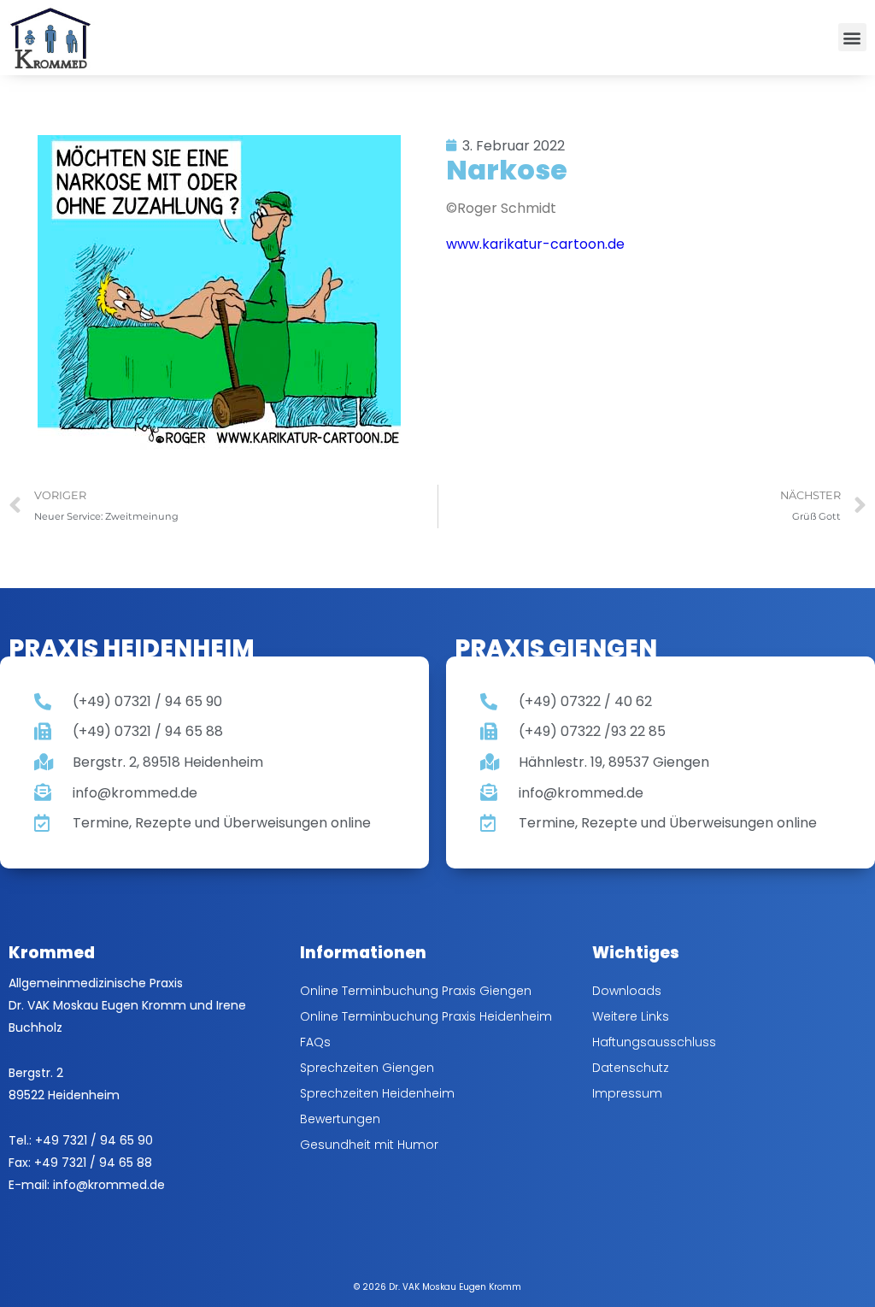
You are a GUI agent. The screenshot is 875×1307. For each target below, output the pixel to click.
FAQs (315, 1042)
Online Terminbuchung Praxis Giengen (415, 990)
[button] (852, 37)
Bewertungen (340, 1118)
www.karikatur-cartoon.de (535, 244)
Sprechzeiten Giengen (367, 1067)
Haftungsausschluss (654, 1042)
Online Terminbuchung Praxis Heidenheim (426, 1016)
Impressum (627, 1093)
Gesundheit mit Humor (369, 1144)
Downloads (626, 990)
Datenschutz (630, 1067)
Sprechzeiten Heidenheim (377, 1093)
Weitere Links (630, 1016)
